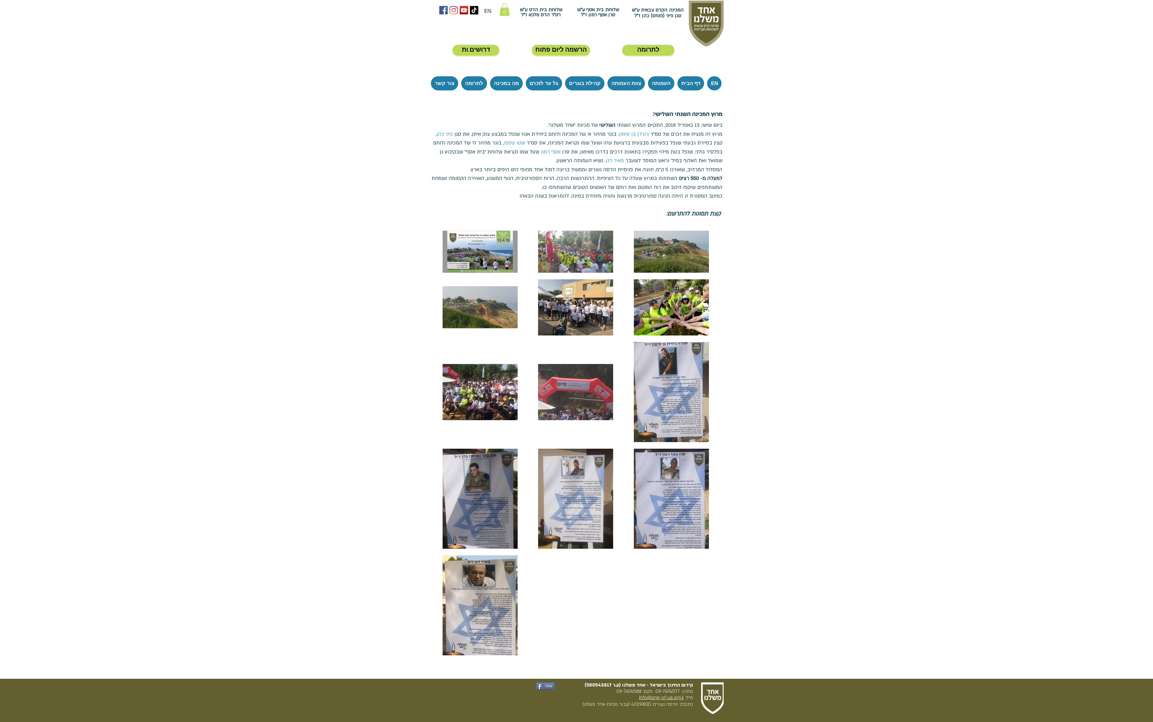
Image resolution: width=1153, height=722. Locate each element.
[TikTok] (474, 10)
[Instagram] (453, 10)
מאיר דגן (615, 160)
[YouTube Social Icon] (464, 10)
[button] (504, 9)
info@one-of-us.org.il (661, 697)
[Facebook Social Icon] (443, 10)
